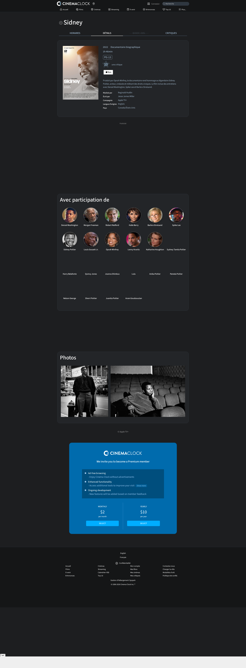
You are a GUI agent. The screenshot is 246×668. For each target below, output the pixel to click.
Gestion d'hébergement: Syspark (123, 580)
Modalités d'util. (169, 572)
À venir (132, 9)
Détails (107, 33)
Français (123, 557)
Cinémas (97, 9)
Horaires (75, 33)
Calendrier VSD (103, 572)
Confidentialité (124, 563)
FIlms (81, 9)
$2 (102, 515)
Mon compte (135, 566)
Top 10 (168, 9)
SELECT (102, 523)
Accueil (65, 9)
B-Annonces (150, 9)
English (123, 553)
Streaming (115, 9)
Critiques (171, 33)
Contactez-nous (169, 566)
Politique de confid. (170, 575)
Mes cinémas (135, 572)
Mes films (133, 569)
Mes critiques (135, 575)
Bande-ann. (139, 33)
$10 (143, 515)
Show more (141, 485)
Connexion (155, 3)
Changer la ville (169, 569)
